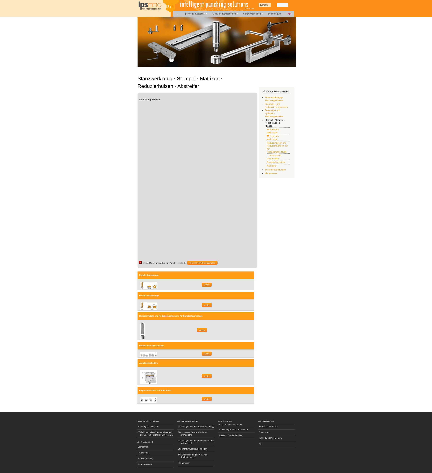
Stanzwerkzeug (145, 464)
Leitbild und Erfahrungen (270, 438)
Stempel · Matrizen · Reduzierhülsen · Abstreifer (275, 123)
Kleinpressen (271, 173)
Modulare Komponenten (222, 13)
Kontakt (264, 5)
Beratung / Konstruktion (148, 426)
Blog (261, 444)
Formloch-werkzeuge (273, 137)
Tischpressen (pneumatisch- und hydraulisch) (193, 433)
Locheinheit (143, 447)
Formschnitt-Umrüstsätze (274, 157)
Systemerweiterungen (275, 169)
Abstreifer (271, 166)
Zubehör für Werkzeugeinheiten (192, 449)
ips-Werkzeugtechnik (193, 13)
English (289, 14)
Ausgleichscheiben (276, 162)
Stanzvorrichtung (145, 458)
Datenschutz (265, 432)
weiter (207, 285)
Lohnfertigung (274, 14)
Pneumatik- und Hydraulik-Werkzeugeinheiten (274, 113)
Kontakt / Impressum (268, 426)
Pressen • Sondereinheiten (231, 435)
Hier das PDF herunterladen (202, 263)
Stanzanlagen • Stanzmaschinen (233, 429)
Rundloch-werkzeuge (273, 131)
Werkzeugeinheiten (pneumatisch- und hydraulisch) (196, 441)
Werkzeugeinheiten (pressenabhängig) (196, 426)
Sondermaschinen (250, 13)
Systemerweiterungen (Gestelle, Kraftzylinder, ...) (192, 456)
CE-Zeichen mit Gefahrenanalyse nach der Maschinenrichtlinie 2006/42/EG (155, 433)
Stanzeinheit (143, 453)
